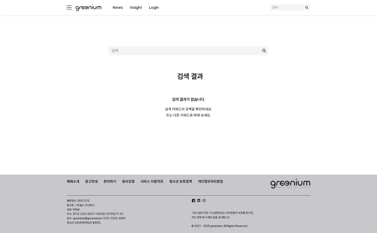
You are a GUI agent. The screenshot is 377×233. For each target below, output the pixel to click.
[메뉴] (69, 7)
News (118, 7)
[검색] (306, 7)
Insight (136, 7)
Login (154, 7)
